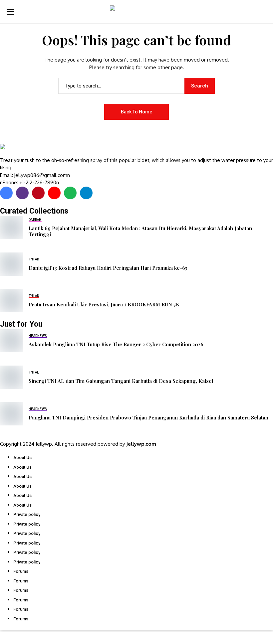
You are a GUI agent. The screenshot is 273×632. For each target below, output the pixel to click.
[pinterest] (38, 193)
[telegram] (86, 193)
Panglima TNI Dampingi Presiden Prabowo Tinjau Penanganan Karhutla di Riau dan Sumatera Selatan (148, 417)
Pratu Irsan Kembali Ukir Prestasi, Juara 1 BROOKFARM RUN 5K (104, 304)
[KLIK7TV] (35, 150)
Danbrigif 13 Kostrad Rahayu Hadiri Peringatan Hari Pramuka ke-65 (108, 268)
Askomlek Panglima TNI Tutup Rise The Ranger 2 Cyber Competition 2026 (116, 344)
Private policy (26, 514)
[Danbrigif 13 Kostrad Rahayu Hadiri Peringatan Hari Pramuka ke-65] (11, 264)
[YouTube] (54, 193)
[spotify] (70, 193)
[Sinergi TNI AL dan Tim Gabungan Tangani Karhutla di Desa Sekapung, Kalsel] (11, 377)
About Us (22, 457)
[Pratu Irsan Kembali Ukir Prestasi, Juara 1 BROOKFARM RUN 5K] (11, 300)
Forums (20, 571)
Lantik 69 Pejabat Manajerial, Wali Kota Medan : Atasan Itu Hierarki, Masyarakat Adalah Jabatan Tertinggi (140, 231)
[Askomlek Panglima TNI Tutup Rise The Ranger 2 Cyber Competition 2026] (11, 340)
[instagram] (22, 193)
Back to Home (136, 111)
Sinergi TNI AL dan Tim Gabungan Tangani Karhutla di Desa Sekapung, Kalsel (121, 381)
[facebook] (6, 193)
